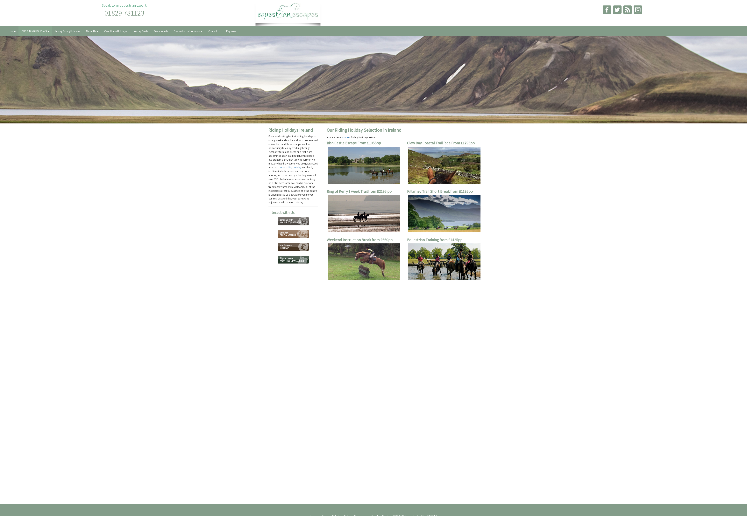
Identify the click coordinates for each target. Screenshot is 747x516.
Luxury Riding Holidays (67, 31)
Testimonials (161, 31)
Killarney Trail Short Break (428, 191)
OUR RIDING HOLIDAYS (34, 31)
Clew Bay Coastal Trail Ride (429, 142)
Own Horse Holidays (115, 31)
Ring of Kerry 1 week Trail (347, 191)
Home (12, 31)
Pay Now (231, 31)
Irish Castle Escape (342, 142)
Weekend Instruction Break (349, 239)
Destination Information (187, 31)
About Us (91, 31)
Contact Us (214, 31)
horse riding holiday (290, 167)
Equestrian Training (423, 239)
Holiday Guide (140, 31)
